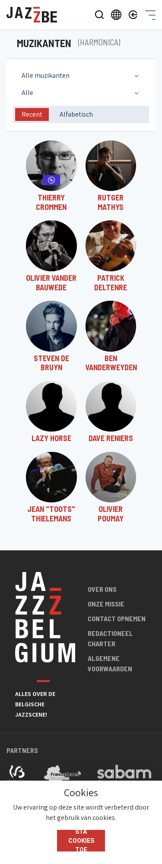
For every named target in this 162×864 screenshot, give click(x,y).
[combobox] (81, 75)
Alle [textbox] (27, 92)
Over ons (102, 589)
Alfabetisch (76, 114)
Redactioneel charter (110, 638)
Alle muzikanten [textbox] (46, 75)
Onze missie (106, 604)
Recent (32, 114)
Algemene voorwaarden (110, 663)
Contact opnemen (117, 618)
